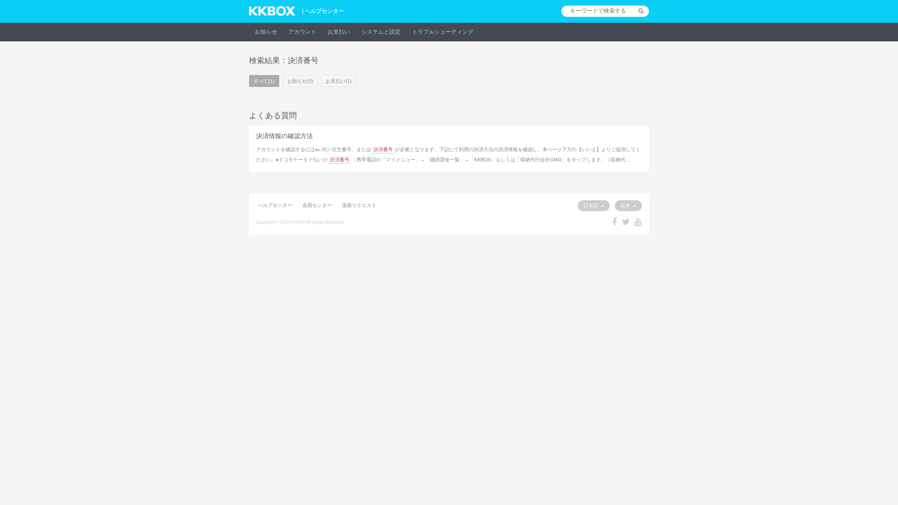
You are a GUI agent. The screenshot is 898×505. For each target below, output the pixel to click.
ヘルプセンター (275, 205)
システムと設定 (381, 32)
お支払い (339, 32)
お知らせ (266, 32)
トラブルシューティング (443, 32)
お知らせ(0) (300, 81)
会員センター (317, 205)
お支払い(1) (339, 81)
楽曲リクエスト (359, 205)
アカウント (302, 32)
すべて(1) (264, 81)
